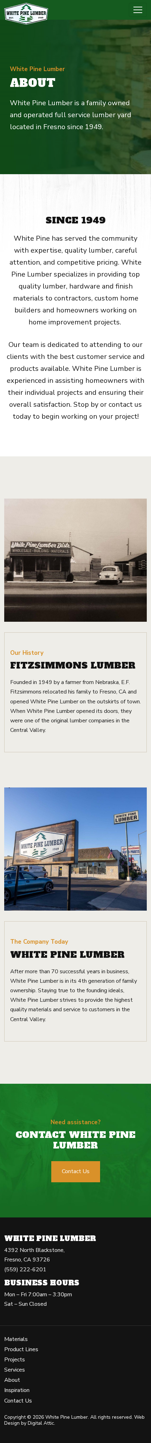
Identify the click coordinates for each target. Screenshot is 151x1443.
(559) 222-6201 (25, 1269)
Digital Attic (41, 1423)
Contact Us (76, 1171)
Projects (14, 1359)
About (12, 1380)
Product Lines (21, 1349)
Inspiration (16, 1390)
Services (14, 1370)
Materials (16, 1339)
